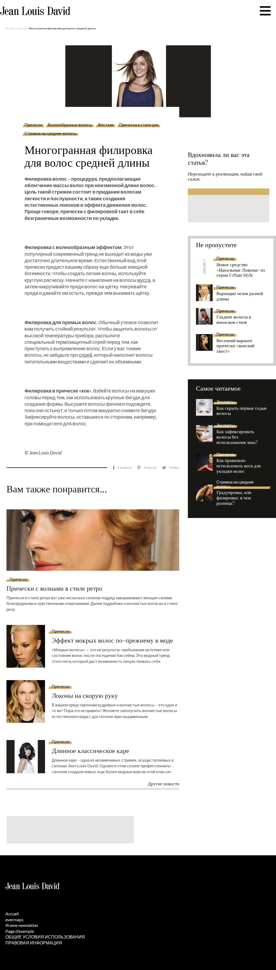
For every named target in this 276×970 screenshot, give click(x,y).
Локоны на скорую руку (85, 695)
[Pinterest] (146, 467)
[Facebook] (122, 467)
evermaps (14, 919)
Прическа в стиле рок (138, 125)
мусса (143, 280)
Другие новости (163, 783)
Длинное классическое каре (90, 750)
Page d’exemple (19, 931)
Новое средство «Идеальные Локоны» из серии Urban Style (240, 270)
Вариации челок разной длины (239, 296)
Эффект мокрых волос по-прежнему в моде (112, 640)
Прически (33, 125)
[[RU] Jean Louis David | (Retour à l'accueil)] (35, 11)
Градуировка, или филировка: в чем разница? (233, 498)
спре (84, 355)
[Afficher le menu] (265, 11)
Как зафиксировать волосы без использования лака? (237, 437)
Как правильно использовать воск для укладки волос (238, 466)
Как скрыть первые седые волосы (241, 410)
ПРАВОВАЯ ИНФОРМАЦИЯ (33, 942)
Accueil (10, 28)
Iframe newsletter (21, 925)
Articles (21, 28)
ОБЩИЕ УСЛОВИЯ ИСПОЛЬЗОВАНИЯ (45, 936)
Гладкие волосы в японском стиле (233, 319)
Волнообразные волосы (70, 125)
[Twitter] (170, 467)
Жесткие (106, 125)
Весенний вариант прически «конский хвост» (235, 346)
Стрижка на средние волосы (51, 133)
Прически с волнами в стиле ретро (54, 588)
